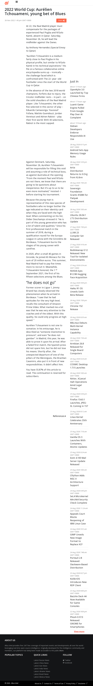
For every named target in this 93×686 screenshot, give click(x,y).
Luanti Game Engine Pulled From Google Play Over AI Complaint (77, 111)
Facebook (68, 663)
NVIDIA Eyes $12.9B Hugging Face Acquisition (78, 274)
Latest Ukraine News (42, 671)
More (61, 650)
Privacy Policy (70, 683)
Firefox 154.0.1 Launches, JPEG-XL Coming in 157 (79, 402)
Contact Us (47, 683)
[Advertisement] (14, 60)
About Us (38, 683)
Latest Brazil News (41, 674)
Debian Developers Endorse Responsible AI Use (77, 132)
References (59, 416)
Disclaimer (81, 683)
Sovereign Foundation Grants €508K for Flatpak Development (79, 195)
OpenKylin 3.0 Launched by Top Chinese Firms (79, 92)
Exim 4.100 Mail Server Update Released (78, 461)
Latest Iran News (40, 666)
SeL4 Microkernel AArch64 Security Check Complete (79, 499)
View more (79, 631)
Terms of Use (58, 683)
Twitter (67, 660)
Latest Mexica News (42, 677)
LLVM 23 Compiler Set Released (77, 236)
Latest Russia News (41, 660)
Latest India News (41, 668)
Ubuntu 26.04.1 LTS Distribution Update (78, 218)
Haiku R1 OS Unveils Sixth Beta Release (77, 291)
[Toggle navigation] (16, 2)
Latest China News (41, 663)
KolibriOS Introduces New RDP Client (78, 582)
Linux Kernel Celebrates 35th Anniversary (78, 420)
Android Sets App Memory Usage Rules (79, 153)
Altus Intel (14, 683)
